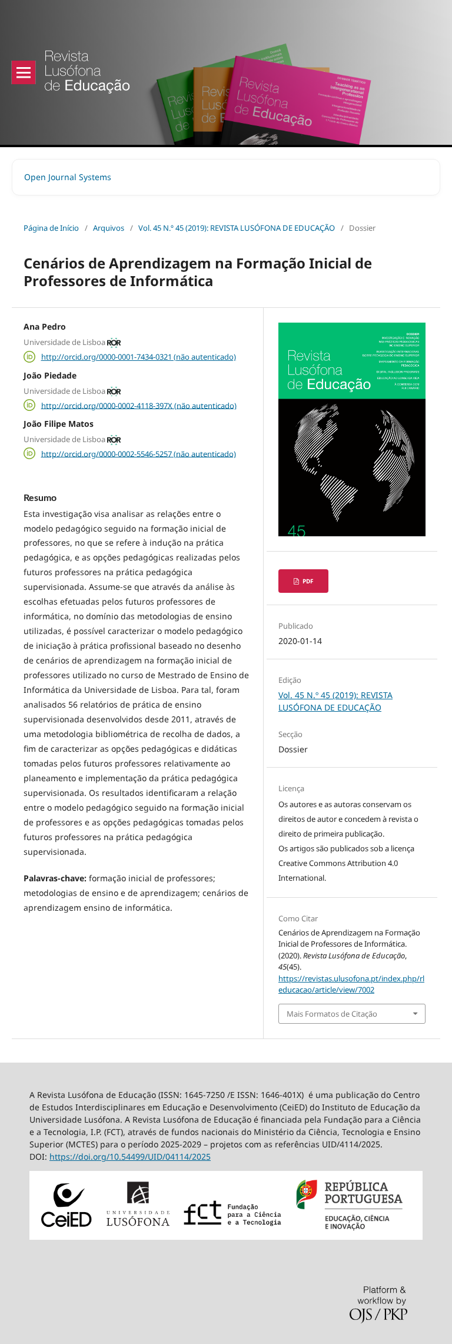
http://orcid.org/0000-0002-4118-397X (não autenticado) (139, 405)
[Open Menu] (23, 72)
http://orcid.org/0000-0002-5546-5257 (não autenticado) (138, 453)
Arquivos (108, 228)
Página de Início (51, 228)
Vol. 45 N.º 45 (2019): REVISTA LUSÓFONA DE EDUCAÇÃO (236, 228)
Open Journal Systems (67, 176)
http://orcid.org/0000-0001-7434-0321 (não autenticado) (138, 356)
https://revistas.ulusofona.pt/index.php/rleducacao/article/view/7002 (351, 984)
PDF (307, 581)
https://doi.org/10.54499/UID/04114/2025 (130, 1156)
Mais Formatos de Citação (332, 1013)
